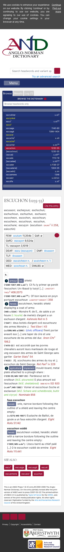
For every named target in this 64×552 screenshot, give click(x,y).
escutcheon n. (21, 260)
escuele (32, 158)
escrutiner (32, 114)
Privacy (5, 524)
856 (27, 394)
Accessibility (26, 524)
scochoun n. (21, 265)
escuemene (32, 174)
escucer (10, 135)
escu (32, 121)
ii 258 (51, 225)
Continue (56, 4)
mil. (21, 280)
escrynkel (10, 118)
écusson (49, 250)
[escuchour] (32, 151)
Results (18, 93)
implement (29, 368)
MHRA (50, 495)
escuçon (19, 240)
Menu (13, 83)
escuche (32, 138)
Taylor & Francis (34, 495)
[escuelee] (32, 161)
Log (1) (29, 93)
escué (44, 467)
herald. (13, 303)
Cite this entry (51, 205)
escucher (32, 144)
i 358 (41, 299)
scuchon (38, 473)
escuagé (32, 131)
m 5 (37, 319)
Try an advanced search (46, 76)
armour (13, 280)
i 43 (38, 326)
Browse (7, 93)
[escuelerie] (32, 168)
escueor (32, 178)
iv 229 (46, 364)
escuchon (32, 148)
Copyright (15, 524)
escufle (32, 181)
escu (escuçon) (23, 250)
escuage (32, 128)
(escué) (32, 154)
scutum (17, 235)
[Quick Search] (57, 71)
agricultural (15, 368)
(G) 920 (50, 383)
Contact (37, 524)
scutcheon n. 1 (42, 260)
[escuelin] (32, 171)
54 (23, 356)
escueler (32, 165)
